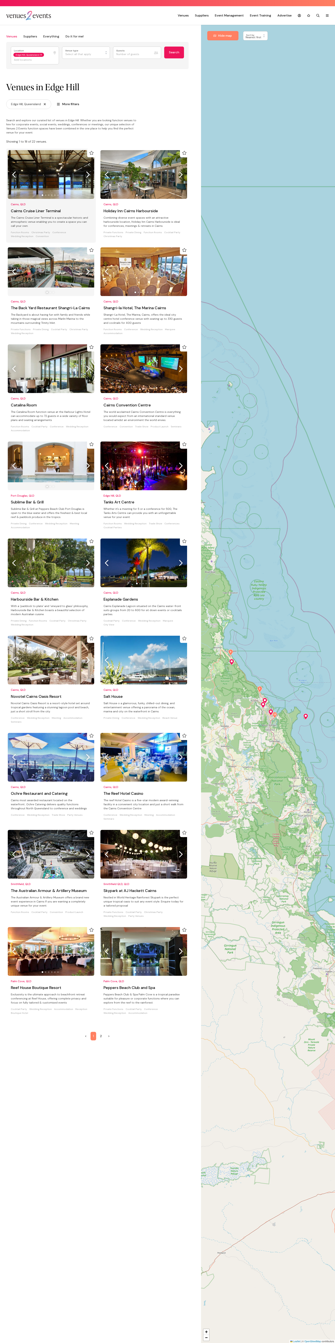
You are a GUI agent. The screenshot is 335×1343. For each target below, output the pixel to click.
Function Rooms (20, 232)
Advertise (284, 15)
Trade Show (141, 426)
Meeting (74, 523)
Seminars (176, 426)
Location (19, 50)
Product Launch (159, 426)
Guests (120, 50)
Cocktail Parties (113, 721)
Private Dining (133, 232)
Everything (51, 36)
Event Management (229, 15)
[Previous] (14, 174)
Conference (59, 232)
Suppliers (202, 15)
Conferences (172, 718)
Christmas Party (40, 232)
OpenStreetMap (312, 1341)
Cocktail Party (172, 232)
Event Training (260, 15)
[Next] (88, 174)
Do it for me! (75, 36)
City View (109, 818)
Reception (81, 620)
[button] (231, 662)
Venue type (72, 50)
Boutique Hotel (19, 624)
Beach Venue (77, 1009)
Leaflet (296, 1341)
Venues (183, 15)
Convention (42, 236)
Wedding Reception (22, 236)
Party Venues (136, 624)
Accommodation (113, 333)
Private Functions (113, 232)
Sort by (250, 35)
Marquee (170, 329)
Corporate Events (21, 916)
